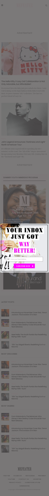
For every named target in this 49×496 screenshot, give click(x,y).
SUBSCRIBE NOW (23, 266)
